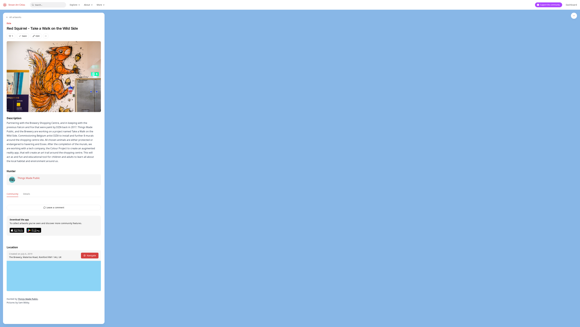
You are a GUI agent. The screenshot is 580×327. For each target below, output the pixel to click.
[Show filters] (574, 16)
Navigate (91, 255)
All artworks (15, 17)
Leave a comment (55, 207)
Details (26, 193)
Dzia (9, 23)
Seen (24, 36)
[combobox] (48, 5)
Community (12, 193)
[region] (290, 168)
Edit (38, 36)
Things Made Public (29, 178)
